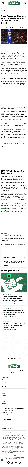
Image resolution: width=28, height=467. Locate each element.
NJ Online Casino (6, 424)
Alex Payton (5, 316)
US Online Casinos (6, 419)
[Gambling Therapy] (18, 462)
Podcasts (21, 370)
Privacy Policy (5, 382)
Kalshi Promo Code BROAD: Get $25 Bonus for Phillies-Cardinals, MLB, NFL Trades (13, 299)
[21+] (8, 462)
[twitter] (24, 257)
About (6, 370)
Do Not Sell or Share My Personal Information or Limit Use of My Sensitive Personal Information (14, 458)
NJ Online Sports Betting (8, 414)
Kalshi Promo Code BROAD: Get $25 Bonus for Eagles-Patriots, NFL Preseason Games (14, 325)
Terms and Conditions (7, 384)
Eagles (3, 393)
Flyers (3, 399)
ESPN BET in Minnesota (13, 73)
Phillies (4, 395)
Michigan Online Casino (8, 426)
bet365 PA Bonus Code (8, 412)
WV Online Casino (6, 428)
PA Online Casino (6, 422)
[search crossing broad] (25, 3)
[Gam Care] (12, 462)
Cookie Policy (5, 386)
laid (22, 61)
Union (3, 401)
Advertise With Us (13, 358)
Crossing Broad (6, 377)
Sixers (3, 397)
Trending (4, 403)
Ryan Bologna (6, 303)
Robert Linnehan (10, 26)
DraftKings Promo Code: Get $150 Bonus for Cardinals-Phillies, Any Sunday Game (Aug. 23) (13, 312)
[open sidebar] (3, 3)
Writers (15, 370)
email (24, 83)
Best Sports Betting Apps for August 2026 (13, 408)
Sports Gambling (5, 13)
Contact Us (14, 372)
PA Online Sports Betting (8, 410)
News (3, 391)
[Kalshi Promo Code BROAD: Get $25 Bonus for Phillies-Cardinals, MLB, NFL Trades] (14, 282)
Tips (10, 370)
